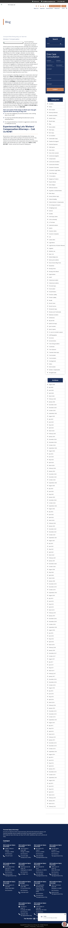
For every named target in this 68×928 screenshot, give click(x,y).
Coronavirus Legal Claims (54, 170)
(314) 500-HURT (24, 892)
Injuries (50, 228)
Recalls (50, 300)
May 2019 (51, 604)
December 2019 (53, 584)
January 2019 (52, 615)
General (51, 210)
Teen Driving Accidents (54, 343)
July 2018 (51, 633)
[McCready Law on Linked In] (41, 6)
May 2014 (51, 763)
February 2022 (52, 523)
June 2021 (51, 546)
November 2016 (53, 682)
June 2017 (51, 664)
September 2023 (53, 482)
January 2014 (52, 768)
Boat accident (52, 127)
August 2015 (52, 722)
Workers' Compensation (11, 39)
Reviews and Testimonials (55, 312)
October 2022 (52, 503)
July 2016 (51, 690)
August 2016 (52, 688)
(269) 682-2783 (24, 914)
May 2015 (51, 728)
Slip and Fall (51, 320)
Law (50, 236)
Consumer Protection (54, 167)
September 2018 (53, 627)
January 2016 (52, 708)
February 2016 (52, 705)
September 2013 (53, 777)
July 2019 (51, 598)
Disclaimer (26, 926)
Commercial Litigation (54, 156)
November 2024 (53, 442)
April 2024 (51, 462)
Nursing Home (52, 268)
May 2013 (51, 789)
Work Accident (52, 366)
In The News (52, 222)
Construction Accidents (54, 161)
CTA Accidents (52, 176)
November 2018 (53, 621)
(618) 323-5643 (8, 874)
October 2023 (52, 479)
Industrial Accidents (53, 225)
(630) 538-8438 (39, 856)
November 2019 (53, 586)
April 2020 (51, 575)
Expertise (42, 8)
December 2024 (53, 439)
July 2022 (51, 511)
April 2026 (51, 393)
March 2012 (51, 803)
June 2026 (51, 390)
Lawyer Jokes (52, 239)
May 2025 (51, 425)
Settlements (52, 317)
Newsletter (51, 265)
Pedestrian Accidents (54, 283)
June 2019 (51, 601)
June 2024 (51, 456)
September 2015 (53, 719)
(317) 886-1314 (24, 874)
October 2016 (52, 685)
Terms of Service (40, 926)
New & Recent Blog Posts (55, 262)
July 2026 (51, 387)
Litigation (51, 248)
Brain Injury (51, 129)
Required (31, 12)
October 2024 (52, 445)
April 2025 (51, 427)
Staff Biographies (53, 335)
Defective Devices (53, 187)
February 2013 (52, 797)
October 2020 (52, 566)
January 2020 (52, 581)
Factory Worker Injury (54, 196)
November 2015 (53, 714)
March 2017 (51, 670)
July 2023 (51, 488)
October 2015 (52, 716)
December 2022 (53, 500)
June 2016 (51, 693)
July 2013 (51, 783)
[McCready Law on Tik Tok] (45, 6)
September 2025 (53, 413)
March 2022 (51, 520)
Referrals (36, 1)
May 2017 (51, 667)
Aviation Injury (52, 118)
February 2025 (52, 433)
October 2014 (52, 748)
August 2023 (52, 485)
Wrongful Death (52, 372)
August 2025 (52, 416)
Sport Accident (52, 326)
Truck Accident (52, 355)
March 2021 (51, 555)
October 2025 (52, 410)
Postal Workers (52, 291)
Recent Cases (52, 303)
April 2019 (51, 607)
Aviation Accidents (53, 115)
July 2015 (51, 725)
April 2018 (51, 641)
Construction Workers (54, 164)
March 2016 (51, 702)
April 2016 (51, 699)
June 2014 (51, 760)
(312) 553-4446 (24, 856)
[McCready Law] (11, 7)
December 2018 (53, 618)
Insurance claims (53, 231)
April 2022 (51, 517)
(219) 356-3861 (39, 874)
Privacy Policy (32, 926)
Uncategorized (52, 361)
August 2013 (52, 780)
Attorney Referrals (53, 112)
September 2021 (53, 537)
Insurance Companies (54, 234)
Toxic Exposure (52, 349)
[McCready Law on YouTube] (43, 6)
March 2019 (51, 610)
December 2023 (53, 474)
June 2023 (51, 491)
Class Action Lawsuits (54, 153)
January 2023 (52, 497)
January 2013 (52, 800)
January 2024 (52, 471)
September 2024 (53, 448)
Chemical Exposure (53, 144)
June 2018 (51, 636)
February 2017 (52, 673)
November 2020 (53, 563)
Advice (50, 106)
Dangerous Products (54, 179)
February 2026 (52, 399)
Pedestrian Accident (53, 280)
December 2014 (53, 743)
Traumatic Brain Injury (54, 352)
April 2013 (51, 792)
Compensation (52, 158)
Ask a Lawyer (52, 109)
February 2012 (52, 806)
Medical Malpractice (53, 257)
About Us (36, 8)
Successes (51, 338)
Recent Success (52, 306)
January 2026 (52, 401)
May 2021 (51, 549)
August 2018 (52, 630)
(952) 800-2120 (55, 874)
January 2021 (52, 560)
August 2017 (52, 659)
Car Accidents (52, 135)
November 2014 (53, 745)
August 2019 (52, 595)
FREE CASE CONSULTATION (55, 6)
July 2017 (51, 662)
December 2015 (53, 711)
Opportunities (52, 274)
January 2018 (52, 650)
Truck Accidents (52, 358)
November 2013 (53, 771)
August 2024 (52, 451)
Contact (63, 8)
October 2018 (52, 624)
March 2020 (51, 578)
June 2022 (51, 514)
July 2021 (51, 543)
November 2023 (53, 477)
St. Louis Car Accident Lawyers (56, 332)
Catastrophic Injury (53, 138)
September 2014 (53, 751)
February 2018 (52, 647)
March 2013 (51, 795)
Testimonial (51, 346)
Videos (50, 364)
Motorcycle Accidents (54, 260)
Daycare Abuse (52, 182)
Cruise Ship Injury (53, 173)
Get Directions (8, 854)
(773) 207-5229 (8, 856)
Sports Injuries (52, 329)
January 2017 (52, 676)
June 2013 (51, 786)
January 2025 (52, 436)
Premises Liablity (53, 294)
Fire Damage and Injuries (54, 205)
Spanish (63, 6)
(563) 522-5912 (55, 892)
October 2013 (52, 774)
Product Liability (52, 297)
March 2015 (51, 734)
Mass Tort (51, 254)
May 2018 (51, 638)
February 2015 (52, 737)
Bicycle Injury (52, 121)
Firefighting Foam (53, 208)
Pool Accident (52, 288)
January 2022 (52, 526)
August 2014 (52, 754)
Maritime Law (52, 251)
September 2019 (53, 592)
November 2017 (53, 653)
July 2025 (51, 419)
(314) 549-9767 (39, 895)
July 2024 (51, 453)
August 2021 (52, 540)
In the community (53, 219)
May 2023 (51, 494)
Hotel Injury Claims (53, 216)
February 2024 (52, 468)
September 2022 (53, 506)
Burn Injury (51, 132)
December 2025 (53, 404)
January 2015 (52, 740)
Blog (50, 124)
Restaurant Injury (53, 309)
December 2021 (53, 529)
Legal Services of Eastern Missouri (57, 245)
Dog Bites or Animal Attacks (55, 190)
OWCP (50, 277)
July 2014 (51, 757)
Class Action (51, 150)
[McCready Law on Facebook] (38, 6)
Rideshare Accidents (53, 314)
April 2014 (51, 766)
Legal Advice (52, 242)
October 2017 (52, 656)
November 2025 (53, 407)
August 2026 (52, 384)
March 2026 (51, 396)
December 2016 (53, 679)
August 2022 (52, 508)
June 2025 (51, 422)
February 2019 (52, 612)
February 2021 (52, 558)
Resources (57, 8)
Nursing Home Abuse (54, 271)
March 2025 (51, 430)
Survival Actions (52, 340)
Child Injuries (52, 147)
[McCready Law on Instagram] (36, 6)
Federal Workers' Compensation (56, 202)
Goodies (51, 213)
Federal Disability (53, 199)
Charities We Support (54, 141)
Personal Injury (52, 286)
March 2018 (51, 644)
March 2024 (51, 465)
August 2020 (52, 569)
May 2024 (51, 459)
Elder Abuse (52, 193)
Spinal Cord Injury (53, 323)
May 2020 (51, 572)
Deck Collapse (52, 184)
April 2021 (51, 552)
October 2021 (52, 534)
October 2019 (52, 589)
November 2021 (53, 531)
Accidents (51, 104)
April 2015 (51, 731)
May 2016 (51, 696)
